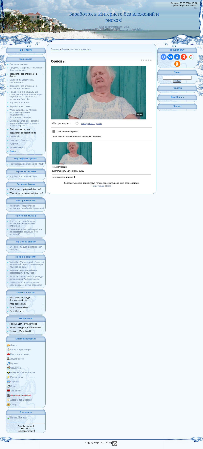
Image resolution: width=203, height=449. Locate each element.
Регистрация (115, 27)
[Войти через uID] (164, 57)
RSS (195, 8)
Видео (64, 49)
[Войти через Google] (191, 57)
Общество (15, 368)
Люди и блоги (17, 359)
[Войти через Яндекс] (184, 57)
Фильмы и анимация (20, 395)
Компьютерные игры (20, 349)
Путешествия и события (22, 372)
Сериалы (14, 381)
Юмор (13, 404)
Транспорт (15, 390)
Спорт (13, 386)
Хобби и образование (21, 400)
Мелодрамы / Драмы (91, 123)
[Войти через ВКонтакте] (170, 57)
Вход (126, 27)
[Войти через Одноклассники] (177, 64)
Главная (103, 27)
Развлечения (16, 377)
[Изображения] (72, 153)
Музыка (14, 363)
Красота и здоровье (20, 354)
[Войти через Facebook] (177, 57)
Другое (13, 345)
